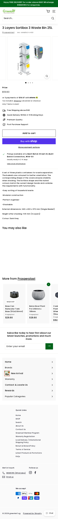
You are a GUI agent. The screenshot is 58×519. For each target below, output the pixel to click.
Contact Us (21, 429)
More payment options (29, 147)
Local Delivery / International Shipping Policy (28, 441)
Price (5, 87)
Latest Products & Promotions (29, 453)
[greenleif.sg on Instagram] (30, 472)
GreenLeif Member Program (27, 433)
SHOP (18, 419)
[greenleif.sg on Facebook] (35, 472)
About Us (20, 426)
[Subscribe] (49, 346)
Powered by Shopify (32, 513)
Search (19, 422)
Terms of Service (23, 449)
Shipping (17, 101)
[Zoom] (46, 76)
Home (18, 415)
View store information (16, 164)
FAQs (18, 456)
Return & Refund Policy (25, 446)
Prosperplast (8, 32)
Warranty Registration (25, 436)
